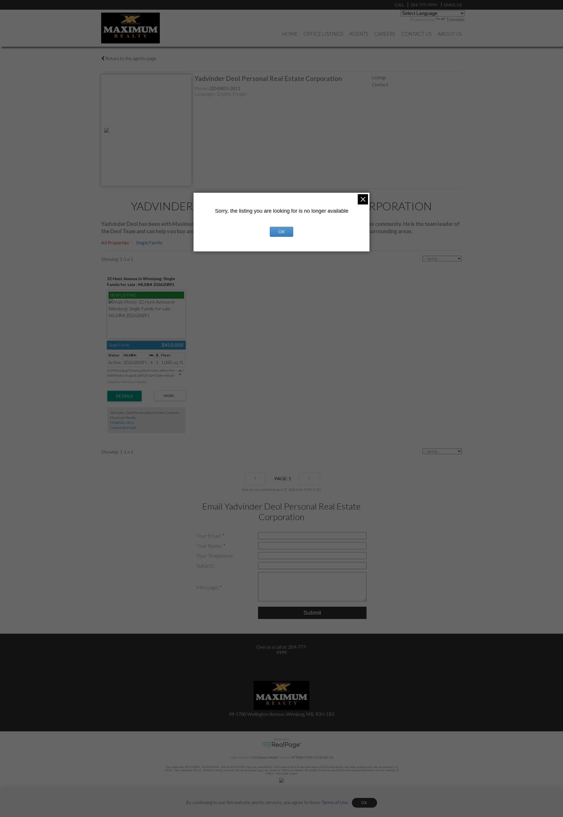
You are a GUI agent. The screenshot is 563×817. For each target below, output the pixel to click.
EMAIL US (453, 4)
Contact (380, 84)
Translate (455, 19)
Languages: (205, 94)
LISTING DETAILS (124, 396)
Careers (384, 34)
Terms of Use (335, 802)
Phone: (201, 88)
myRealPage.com (281, 745)
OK (364, 803)
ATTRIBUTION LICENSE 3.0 (312, 757)
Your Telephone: (214, 555)
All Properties (115, 242)
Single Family (149, 242)
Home (290, 34)
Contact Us (416, 34)
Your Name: (209, 545)
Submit (312, 613)
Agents (358, 34)
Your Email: (209, 535)
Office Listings (323, 34)
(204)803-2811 (224, 88)
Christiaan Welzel (264, 757)
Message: (208, 587)
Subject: (205, 565)
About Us (449, 34)
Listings (379, 77)
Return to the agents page (130, 58)
